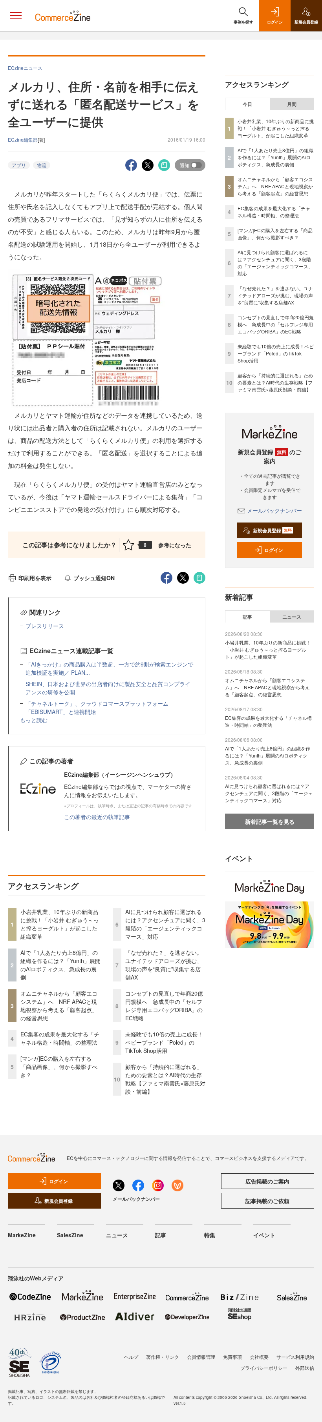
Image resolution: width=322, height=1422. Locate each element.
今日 (247, 103)
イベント (264, 1235)
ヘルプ (131, 1356)
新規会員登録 (272, 530)
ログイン (273, 550)
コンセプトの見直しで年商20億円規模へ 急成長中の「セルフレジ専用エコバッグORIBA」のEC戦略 (164, 1005)
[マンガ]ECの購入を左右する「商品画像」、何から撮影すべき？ (58, 1066)
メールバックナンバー (274, 510)
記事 (247, 616)
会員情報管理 (201, 1356)
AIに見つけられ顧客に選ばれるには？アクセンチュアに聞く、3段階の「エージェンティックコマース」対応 (165, 924)
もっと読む (34, 720)
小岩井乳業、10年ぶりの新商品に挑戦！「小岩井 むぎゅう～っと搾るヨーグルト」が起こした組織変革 (59, 924)
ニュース (291, 616)
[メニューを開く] (15, 15)
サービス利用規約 (295, 1356)
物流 (41, 165)
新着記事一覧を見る (270, 821)
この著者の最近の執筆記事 (97, 817)
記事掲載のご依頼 (267, 1201)
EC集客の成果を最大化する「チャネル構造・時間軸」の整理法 (59, 1038)
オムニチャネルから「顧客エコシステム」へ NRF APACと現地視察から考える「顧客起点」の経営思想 (58, 1005)
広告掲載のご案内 (267, 1181)
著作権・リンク (162, 1356)
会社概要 (259, 1356)
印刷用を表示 (34, 578)
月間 (291, 103)
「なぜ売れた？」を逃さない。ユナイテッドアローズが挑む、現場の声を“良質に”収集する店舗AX (163, 965)
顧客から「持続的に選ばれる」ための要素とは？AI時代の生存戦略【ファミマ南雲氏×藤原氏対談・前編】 (165, 1079)
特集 (209, 1235)
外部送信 (304, 1367)
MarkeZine (22, 1235)
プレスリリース (45, 626)
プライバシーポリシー (263, 1367)
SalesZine (70, 1235)
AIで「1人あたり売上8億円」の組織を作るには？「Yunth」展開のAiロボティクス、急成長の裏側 (60, 965)
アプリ (19, 165)
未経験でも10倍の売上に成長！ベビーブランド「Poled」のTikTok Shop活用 (164, 1042)
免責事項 (232, 1356)
